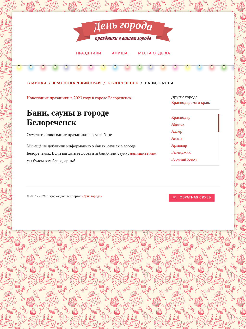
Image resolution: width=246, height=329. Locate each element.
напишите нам (143, 153)
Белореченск (123, 83)
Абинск (177, 124)
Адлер (176, 131)
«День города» (92, 196)
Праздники (88, 53)
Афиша (120, 53)
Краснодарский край (77, 83)
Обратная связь (195, 197)
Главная (36, 83)
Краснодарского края (190, 102)
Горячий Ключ (184, 159)
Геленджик (181, 152)
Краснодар (181, 117)
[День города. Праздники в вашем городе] (123, 38)
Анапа (176, 138)
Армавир (179, 145)
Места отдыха (154, 53)
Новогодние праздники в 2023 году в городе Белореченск (79, 97)
